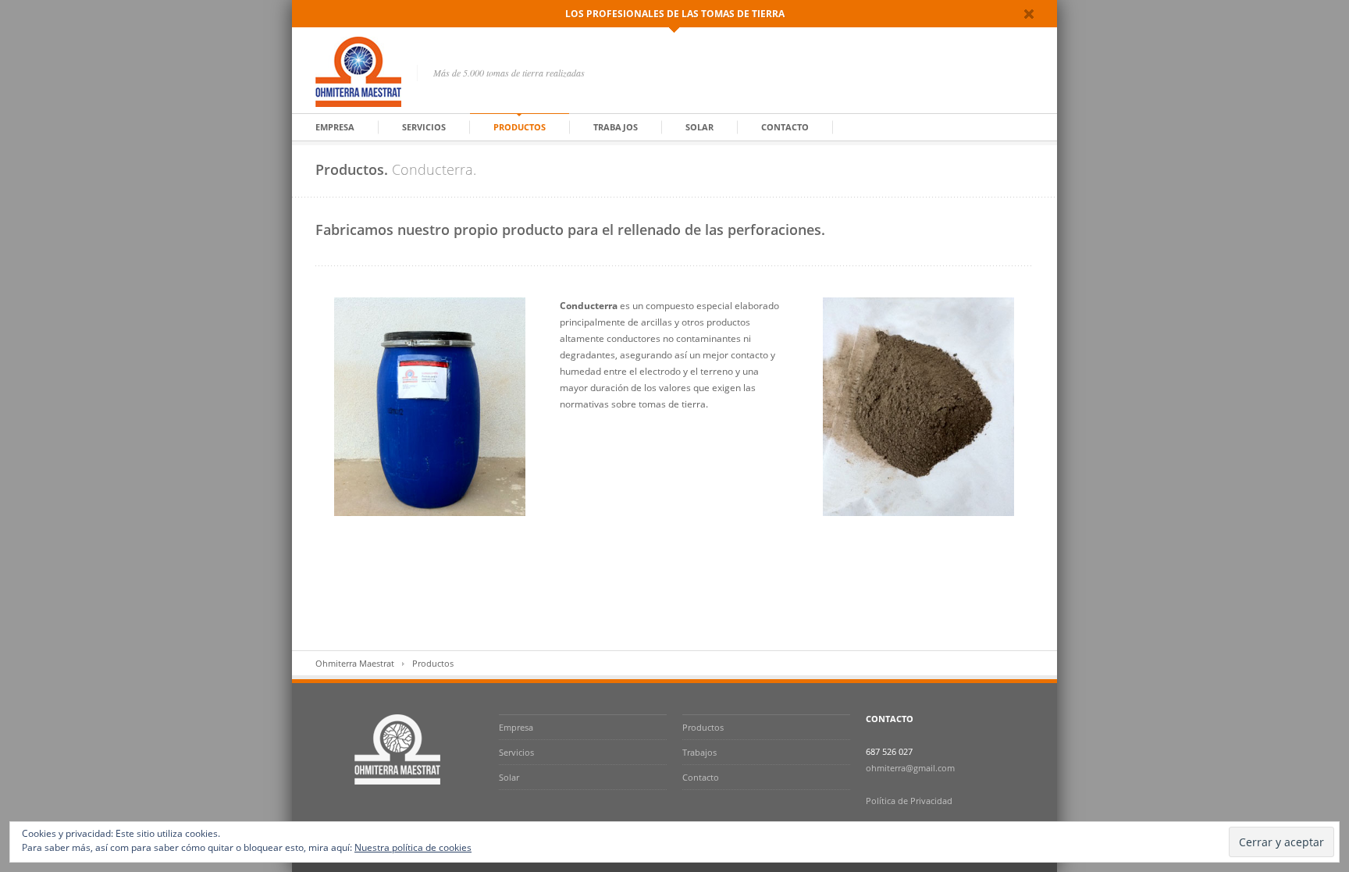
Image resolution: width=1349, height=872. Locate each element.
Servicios (424, 127)
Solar (699, 127)
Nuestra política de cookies (413, 847)
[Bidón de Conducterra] (429, 406)
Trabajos (615, 127)
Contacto (785, 127)
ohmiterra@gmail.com (910, 768)
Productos (519, 127)
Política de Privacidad (909, 800)
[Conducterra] (918, 406)
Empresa (334, 127)
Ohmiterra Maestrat (354, 663)
